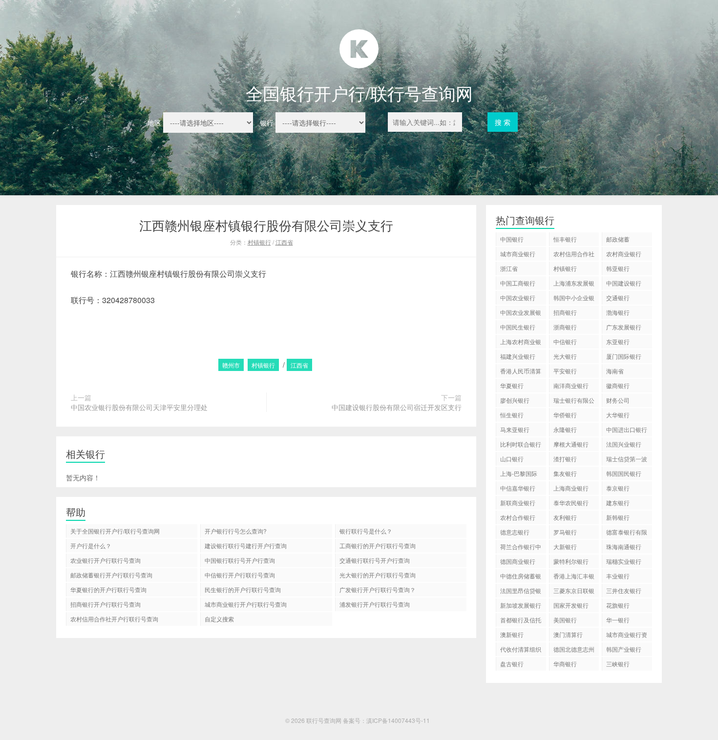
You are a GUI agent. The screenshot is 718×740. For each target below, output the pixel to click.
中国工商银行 (517, 283)
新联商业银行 (517, 502)
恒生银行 (512, 415)
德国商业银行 (517, 561)
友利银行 (565, 517)
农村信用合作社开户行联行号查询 (114, 619)
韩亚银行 (618, 268)
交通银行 (618, 297)
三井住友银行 (623, 590)
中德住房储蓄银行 (520, 577)
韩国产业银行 (623, 649)
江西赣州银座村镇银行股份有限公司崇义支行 (266, 225)
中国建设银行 (623, 283)
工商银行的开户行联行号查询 (377, 545)
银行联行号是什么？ (365, 531)
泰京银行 (618, 488)
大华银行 (618, 415)
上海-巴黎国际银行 (518, 474)
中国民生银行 (517, 327)
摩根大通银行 (571, 444)
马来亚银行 (514, 429)
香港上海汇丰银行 (573, 577)
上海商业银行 (571, 488)
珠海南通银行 (623, 546)
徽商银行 (618, 385)
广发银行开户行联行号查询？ (377, 589)
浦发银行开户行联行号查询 (374, 604)
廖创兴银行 (514, 400)
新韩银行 (618, 517)
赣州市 (231, 365)
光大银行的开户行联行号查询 (377, 575)
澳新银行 (512, 634)
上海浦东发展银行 (573, 284)
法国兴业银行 (623, 444)
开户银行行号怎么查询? (236, 531)
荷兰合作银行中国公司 (520, 548)
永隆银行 (565, 429)
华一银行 (618, 620)
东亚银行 (618, 341)
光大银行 (565, 356)
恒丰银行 (565, 239)
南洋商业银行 (571, 385)
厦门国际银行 (623, 356)
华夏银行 (512, 385)
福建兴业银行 (517, 356)
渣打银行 (565, 458)
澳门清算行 (568, 634)
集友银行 (565, 473)
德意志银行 (514, 532)
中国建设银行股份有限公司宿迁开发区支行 (397, 407)
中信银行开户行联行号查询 (240, 575)
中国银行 (512, 239)
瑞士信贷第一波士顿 (626, 460)
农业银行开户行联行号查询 (105, 560)
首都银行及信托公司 (520, 621)
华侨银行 (565, 415)
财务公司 (618, 400)
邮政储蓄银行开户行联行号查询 (111, 575)
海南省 (615, 371)
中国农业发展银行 (520, 313)
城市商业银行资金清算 (626, 635)
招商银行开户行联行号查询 (105, 604)
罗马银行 (565, 532)
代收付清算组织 (520, 649)
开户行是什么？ (90, 545)
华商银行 (565, 663)
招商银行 (565, 312)
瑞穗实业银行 (623, 561)
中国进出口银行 (626, 429)
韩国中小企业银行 (573, 299)
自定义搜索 (219, 619)
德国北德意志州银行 (573, 650)
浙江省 (509, 268)
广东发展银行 (623, 327)
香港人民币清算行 (520, 372)
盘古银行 (512, 663)
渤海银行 (618, 312)
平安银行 (565, 371)
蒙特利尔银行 (571, 561)
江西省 (284, 242)
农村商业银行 (623, 253)
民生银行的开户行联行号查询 (243, 589)
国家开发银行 (571, 605)
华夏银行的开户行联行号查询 (108, 589)
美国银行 (565, 620)
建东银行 (618, 502)
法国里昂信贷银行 (520, 591)
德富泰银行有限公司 (626, 533)
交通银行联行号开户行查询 (374, 560)
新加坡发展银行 (520, 605)
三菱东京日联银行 (573, 591)
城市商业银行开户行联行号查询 (246, 604)
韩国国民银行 (623, 473)
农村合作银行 (517, 517)
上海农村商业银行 (520, 343)
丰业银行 (618, 576)
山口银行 (512, 458)
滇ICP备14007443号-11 (398, 720)
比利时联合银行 (520, 444)
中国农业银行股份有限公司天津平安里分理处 (139, 407)
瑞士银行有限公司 (573, 401)
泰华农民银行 (571, 502)
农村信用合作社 (573, 253)
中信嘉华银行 (517, 488)
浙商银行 (565, 327)
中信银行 (565, 341)
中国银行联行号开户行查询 (240, 560)
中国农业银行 (517, 297)
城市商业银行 (517, 253)
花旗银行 (618, 605)
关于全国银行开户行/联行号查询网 (115, 531)
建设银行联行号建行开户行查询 (246, 545)
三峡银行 (618, 663)
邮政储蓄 (618, 239)
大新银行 (565, 546)
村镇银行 (259, 242)
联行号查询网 (323, 720)
